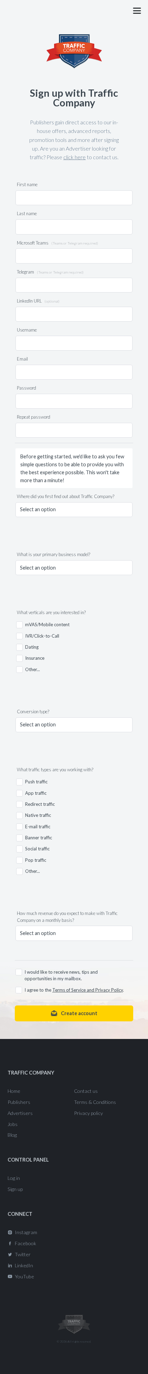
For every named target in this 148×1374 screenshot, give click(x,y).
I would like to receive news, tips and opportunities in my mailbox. (61, 975)
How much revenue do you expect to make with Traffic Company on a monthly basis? (67, 916)
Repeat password (33, 417)
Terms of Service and (73, 990)
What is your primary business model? (53, 554)
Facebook (25, 1243)
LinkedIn (24, 1265)
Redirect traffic (40, 804)
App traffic (35, 793)
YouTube (24, 1276)
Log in (14, 1178)
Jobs (13, 1124)
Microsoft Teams (57, 243)
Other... (32, 669)
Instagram (26, 1232)
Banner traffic (38, 837)
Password (26, 388)
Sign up (15, 1189)
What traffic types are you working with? (55, 769)
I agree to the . (74, 990)
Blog (12, 1135)
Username (27, 330)
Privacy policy (88, 1113)
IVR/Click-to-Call (42, 636)
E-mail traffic (37, 826)
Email (22, 359)
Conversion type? (33, 711)
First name (27, 184)
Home (14, 1091)
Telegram (50, 272)
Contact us (86, 1091)
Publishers (19, 1102)
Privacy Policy (109, 990)
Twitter (23, 1254)
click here (74, 157)
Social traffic (37, 848)
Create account (78, 1013)
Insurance (34, 658)
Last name (27, 213)
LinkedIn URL (38, 301)
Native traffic (38, 815)
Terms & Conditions (95, 1102)
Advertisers (20, 1113)
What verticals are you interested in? (51, 612)
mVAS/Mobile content (47, 624)
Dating (32, 647)
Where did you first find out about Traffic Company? (65, 496)
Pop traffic (35, 860)
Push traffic (36, 781)
